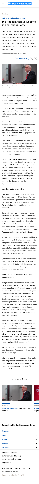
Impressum (7, 462)
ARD (11, 468)
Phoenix (23, 468)
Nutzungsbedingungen (11, 459)
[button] (3, 4)
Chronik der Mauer (10, 472)
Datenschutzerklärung (11, 456)
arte (29, 468)
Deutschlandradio (9, 452)
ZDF (16, 468)
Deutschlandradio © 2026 (13, 475)
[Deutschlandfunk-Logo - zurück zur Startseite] (20, 3)
